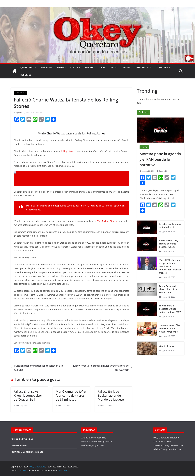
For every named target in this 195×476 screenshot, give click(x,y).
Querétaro (26, 67)
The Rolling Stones (107, 221)
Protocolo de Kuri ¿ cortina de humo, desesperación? (168, 243)
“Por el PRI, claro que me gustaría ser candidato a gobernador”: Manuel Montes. (170, 266)
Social (127, 67)
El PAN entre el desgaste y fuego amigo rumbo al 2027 (170, 308)
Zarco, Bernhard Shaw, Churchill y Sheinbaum (168, 289)
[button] (34, 67)
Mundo (61, 67)
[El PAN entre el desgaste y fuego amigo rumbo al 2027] (147, 311)
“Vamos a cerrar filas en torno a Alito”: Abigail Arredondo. (169, 328)
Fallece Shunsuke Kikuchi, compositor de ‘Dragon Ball (28, 395)
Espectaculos (143, 67)
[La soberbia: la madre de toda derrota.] (147, 228)
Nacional (46, 67)
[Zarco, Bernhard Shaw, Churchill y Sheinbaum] (147, 291)
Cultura (75, 67)
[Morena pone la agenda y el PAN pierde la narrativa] (160, 130)
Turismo (89, 67)
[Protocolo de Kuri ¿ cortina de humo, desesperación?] (147, 246)
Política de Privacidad (22, 438)
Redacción (37, 112)
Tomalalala (163, 67)
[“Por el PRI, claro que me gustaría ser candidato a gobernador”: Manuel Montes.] (147, 269)
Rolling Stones (67, 151)
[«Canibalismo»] (147, 348)
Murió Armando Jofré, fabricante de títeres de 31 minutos (71, 395)
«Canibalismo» (166, 346)
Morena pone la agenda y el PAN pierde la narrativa (160, 159)
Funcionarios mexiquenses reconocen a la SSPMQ (38, 368)
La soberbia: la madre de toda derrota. (170, 226)
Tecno (114, 67)
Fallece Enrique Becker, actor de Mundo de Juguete (111, 395)
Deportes (25, 74)
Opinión (144, 147)
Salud (102, 67)
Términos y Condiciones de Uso (27, 451)
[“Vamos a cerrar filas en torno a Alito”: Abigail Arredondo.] (147, 331)
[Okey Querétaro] (97, 9)
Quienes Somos (19, 445)
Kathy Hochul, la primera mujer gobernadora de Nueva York (101, 368)
